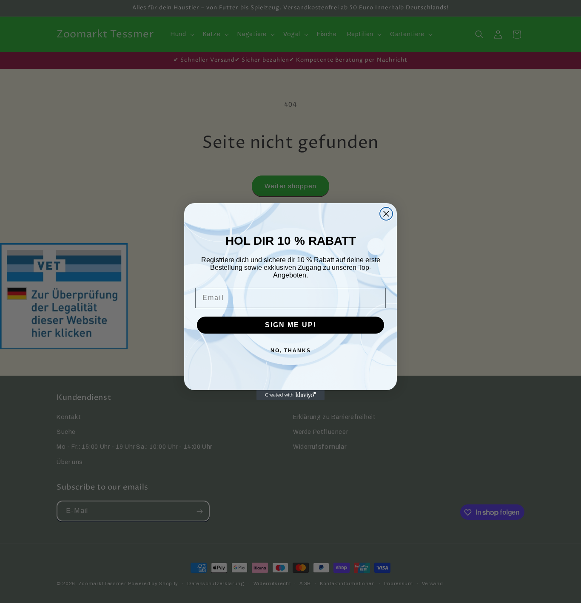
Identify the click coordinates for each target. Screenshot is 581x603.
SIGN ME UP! (290, 324)
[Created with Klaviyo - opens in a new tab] (290, 395)
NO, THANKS (291, 351)
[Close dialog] (386, 213)
